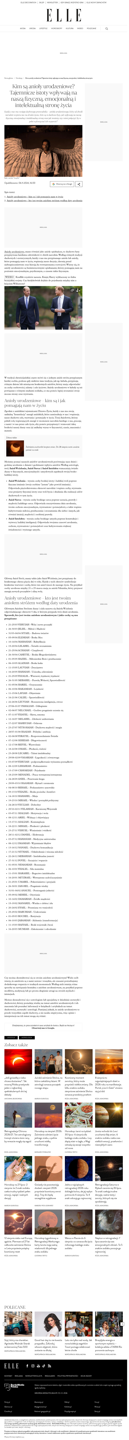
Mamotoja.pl (38, 1402)
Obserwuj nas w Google (64, 184)
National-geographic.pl (42, 1411)
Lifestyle (11, 1038)
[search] (106, 28)
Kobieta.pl (68, 1407)
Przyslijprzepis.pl (70, 1411)
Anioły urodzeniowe (14, 251)
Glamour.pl (8, 1407)
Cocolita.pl (8, 1411)
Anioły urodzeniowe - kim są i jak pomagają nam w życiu (35, 196)
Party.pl (7, 1402)
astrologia (27, 1038)
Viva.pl (96, 1402)
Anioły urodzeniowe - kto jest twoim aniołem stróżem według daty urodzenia (44, 200)
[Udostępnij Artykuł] (78, 184)
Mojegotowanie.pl (40, 1407)
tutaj (22, 1437)
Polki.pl (66, 1402)
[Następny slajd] (122, 1324)
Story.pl (97, 1411)
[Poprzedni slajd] (5, 1324)
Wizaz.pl (97, 1407)
